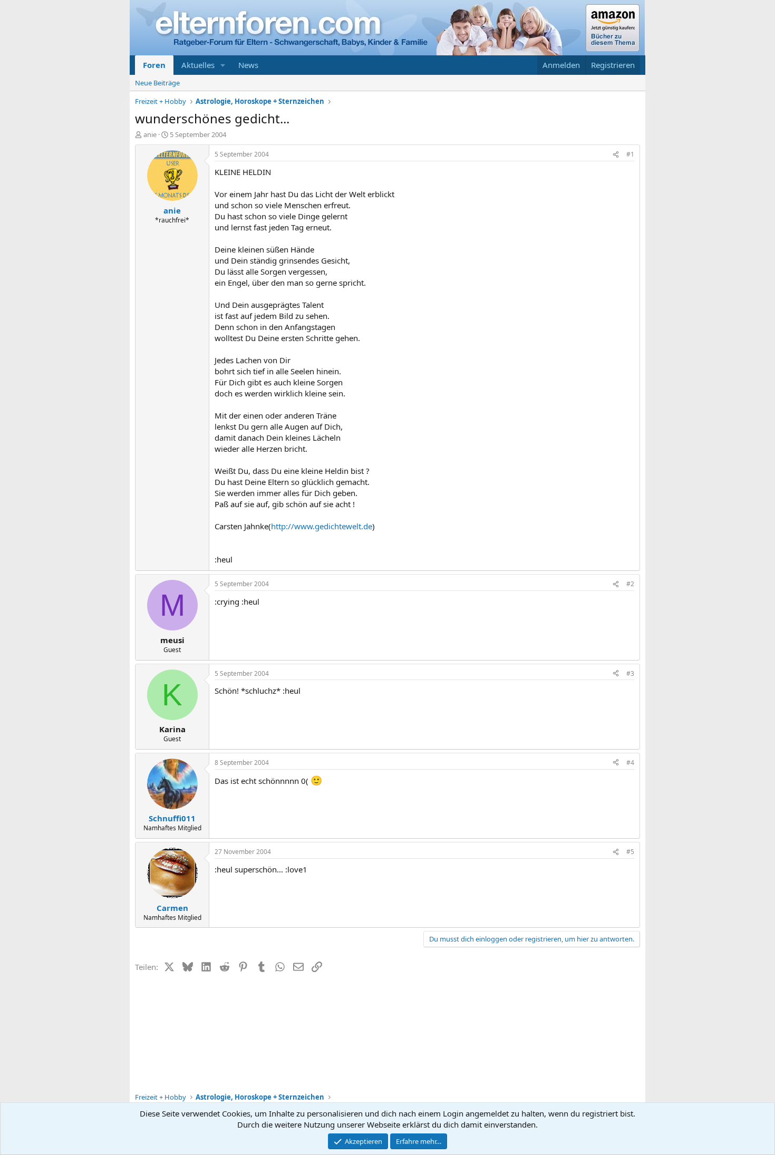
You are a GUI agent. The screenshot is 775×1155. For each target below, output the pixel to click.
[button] (223, 65)
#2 (630, 583)
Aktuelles (198, 65)
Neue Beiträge (157, 83)
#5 (630, 851)
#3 (630, 673)
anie (150, 134)
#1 (630, 154)
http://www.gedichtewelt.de (321, 526)
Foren (154, 65)
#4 (630, 762)
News (248, 65)
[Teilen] (616, 155)
